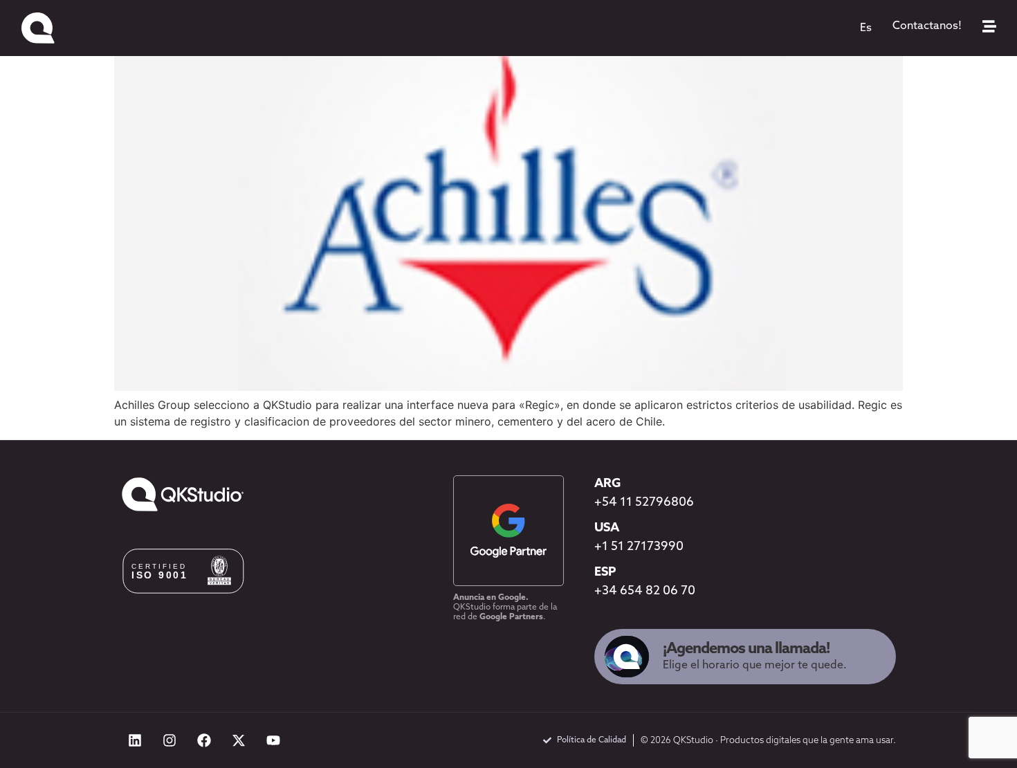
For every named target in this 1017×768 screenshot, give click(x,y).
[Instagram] (169, 740)
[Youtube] (273, 740)
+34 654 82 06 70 (644, 591)
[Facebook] (204, 740)
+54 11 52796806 (644, 503)
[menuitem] (866, 28)
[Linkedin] (135, 740)
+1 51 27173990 (639, 547)
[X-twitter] (239, 740)
